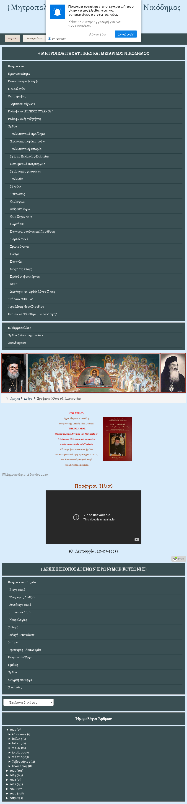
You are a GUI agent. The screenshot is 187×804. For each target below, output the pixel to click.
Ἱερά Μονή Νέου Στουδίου (26, 306)
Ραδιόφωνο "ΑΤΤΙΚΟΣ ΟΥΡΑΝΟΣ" (30, 111)
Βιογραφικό (16, 66)
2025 (11, 770)
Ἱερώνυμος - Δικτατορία (24, 650)
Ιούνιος (15, 743)
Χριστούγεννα (18, 246)
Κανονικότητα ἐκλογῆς (23, 81)
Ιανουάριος (17, 766)
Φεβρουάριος (19, 761)
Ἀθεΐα (13, 284)
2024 (11, 775)
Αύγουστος (17, 734)
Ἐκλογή (13, 627)
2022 (11, 784)
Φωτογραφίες (17, 96)
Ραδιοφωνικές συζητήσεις (24, 119)
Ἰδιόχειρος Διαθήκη (21, 597)
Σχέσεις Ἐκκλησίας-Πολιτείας (28, 156)
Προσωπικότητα (19, 74)
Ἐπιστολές (15, 687)
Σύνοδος (14, 186)
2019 (11, 798)
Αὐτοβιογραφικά (19, 605)
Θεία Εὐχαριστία (20, 216)
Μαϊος (14, 748)
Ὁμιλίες (13, 665)
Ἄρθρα (12, 126)
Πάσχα (13, 254)
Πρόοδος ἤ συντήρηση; (24, 276)
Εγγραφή (125, 34)
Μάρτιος (16, 757)
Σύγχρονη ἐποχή (20, 269)
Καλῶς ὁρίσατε (34, 38)
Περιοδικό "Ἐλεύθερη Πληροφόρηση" (32, 314)
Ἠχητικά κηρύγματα (21, 104)
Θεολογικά (16, 201)
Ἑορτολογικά (18, 239)
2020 (11, 793)
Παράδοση (16, 224)
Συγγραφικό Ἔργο (20, 680)
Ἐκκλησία (15, 179)
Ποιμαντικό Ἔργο (20, 657)
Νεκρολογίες (17, 89)
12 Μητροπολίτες (19, 328)
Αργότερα (97, 34)
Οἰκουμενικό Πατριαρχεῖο (26, 164)
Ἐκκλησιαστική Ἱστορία (25, 149)
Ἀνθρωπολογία (19, 209)
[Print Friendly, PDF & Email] (178, 559)
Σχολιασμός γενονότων (24, 171)
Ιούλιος (15, 739)
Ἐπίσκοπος (16, 194)
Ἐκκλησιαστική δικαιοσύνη (26, 141)
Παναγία (15, 261)
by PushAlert (59, 38)
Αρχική (12, 38)
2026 (11, 730)
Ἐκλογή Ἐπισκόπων (21, 635)
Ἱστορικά (14, 642)
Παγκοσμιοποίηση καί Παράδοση (31, 231)
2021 (11, 789)
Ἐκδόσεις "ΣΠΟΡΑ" (20, 299)
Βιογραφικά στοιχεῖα (22, 582)
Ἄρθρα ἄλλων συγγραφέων (25, 335)
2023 (11, 780)
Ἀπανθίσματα (17, 343)
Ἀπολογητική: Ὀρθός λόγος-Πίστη (31, 291)
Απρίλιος (16, 752)
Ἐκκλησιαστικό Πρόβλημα (26, 134)
